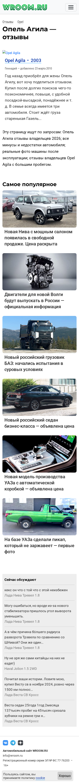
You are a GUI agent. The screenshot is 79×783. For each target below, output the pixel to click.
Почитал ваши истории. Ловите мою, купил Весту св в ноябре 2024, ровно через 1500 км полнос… (39, 684)
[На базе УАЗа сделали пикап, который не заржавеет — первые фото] (39, 516)
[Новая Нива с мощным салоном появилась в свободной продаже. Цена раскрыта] (39, 209)
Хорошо (65, 776)
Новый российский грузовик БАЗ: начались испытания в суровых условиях (34, 363)
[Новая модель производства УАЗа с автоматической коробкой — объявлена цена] (39, 454)
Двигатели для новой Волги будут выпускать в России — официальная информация (34, 300)
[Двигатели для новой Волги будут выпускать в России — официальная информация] (39, 271)
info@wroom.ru (13, 755)
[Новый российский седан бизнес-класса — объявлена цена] (39, 397)
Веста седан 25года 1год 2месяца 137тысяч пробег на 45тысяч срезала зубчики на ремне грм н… (34, 710)
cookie (40, 778)
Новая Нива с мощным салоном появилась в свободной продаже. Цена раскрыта (38, 237)
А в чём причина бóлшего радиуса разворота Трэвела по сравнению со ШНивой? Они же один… (34, 637)
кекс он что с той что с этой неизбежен (36, 590)
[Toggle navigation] (71, 7)
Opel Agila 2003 (23, 60)
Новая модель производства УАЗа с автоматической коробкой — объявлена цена (34, 482)
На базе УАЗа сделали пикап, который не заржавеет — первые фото (39, 545)
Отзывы (7, 22)
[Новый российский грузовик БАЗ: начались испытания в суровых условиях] (39, 334)
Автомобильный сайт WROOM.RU (25, 750)
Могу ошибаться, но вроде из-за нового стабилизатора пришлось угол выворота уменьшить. (37, 611)
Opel (20, 22)
